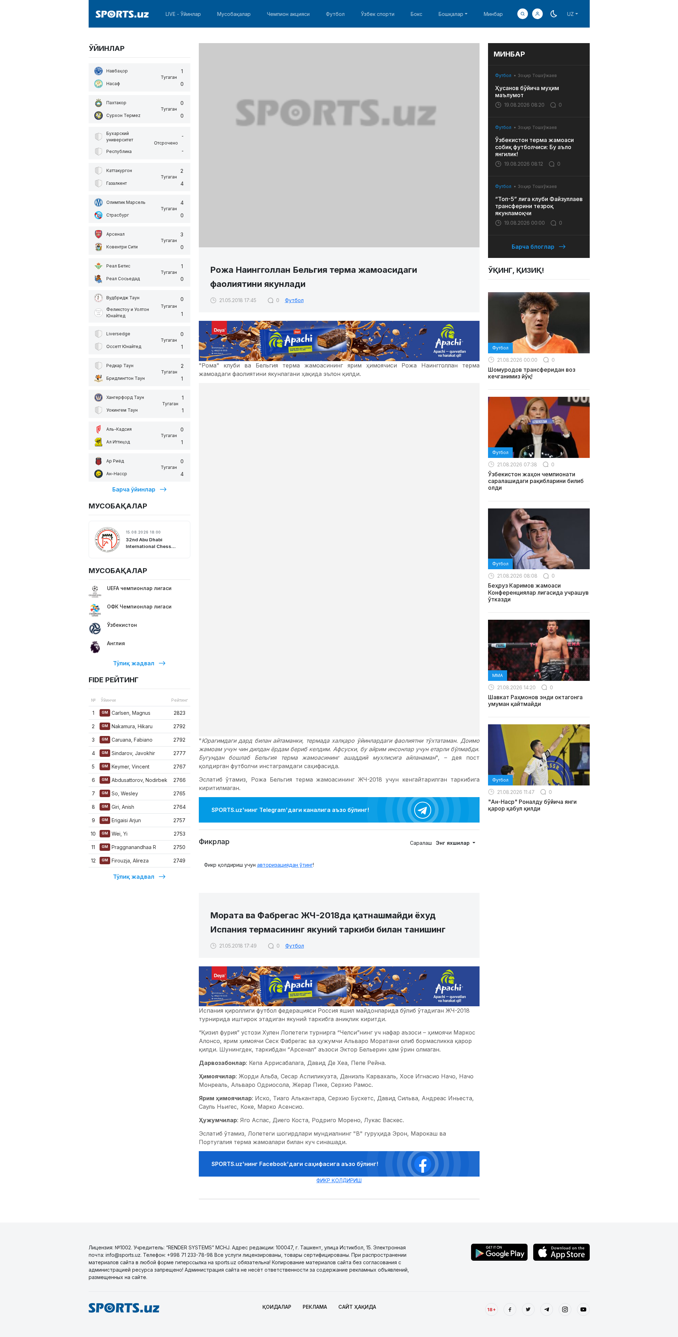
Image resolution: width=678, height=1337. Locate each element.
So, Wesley (120, 793)
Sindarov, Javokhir (128, 753)
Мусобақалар (234, 14)
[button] (537, 13)
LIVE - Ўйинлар (183, 14)
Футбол (335, 14)
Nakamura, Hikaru (127, 726)
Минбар (493, 14)
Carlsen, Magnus (126, 713)
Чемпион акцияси (288, 14)
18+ (491, 1309)
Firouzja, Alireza (125, 861)
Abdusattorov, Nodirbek (134, 780)
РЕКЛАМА (315, 1307)
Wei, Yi (114, 834)
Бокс (416, 14)
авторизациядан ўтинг (285, 865)
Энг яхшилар (453, 843)
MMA (497, 675)
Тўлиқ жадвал (133, 663)
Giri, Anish (118, 807)
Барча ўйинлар (133, 489)
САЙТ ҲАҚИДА (357, 1307)
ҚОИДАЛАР (276, 1307)
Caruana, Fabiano (127, 740)
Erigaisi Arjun (121, 820)
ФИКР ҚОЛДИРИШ (339, 1180)
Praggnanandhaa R (129, 847)
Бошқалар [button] (451, 14)
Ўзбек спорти (377, 14)
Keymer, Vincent (125, 767)
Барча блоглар (533, 246)
